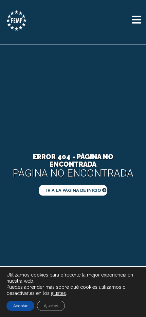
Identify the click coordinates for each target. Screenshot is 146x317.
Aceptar (20, 305)
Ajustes (51, 305)
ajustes (58, 293)
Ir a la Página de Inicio (74, 190)
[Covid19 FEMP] (16, 20)
